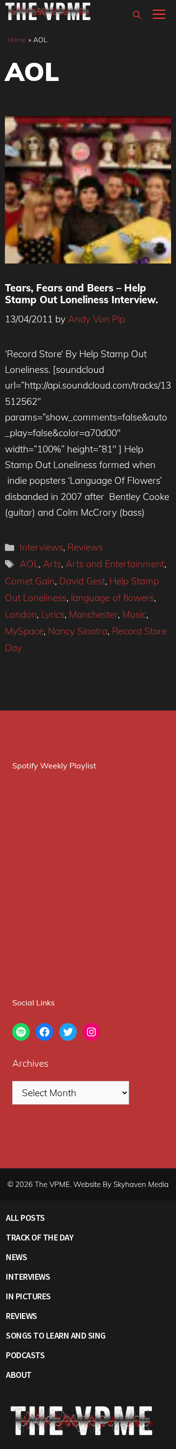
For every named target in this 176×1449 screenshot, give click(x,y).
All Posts (25, 1217)
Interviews (41, 547)
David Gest (82, 581)
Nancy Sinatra (78, 631)
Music (134, 614)
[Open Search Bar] (137, 14)
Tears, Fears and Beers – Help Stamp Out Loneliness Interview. (81, 294)
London (21, 614)
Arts (52, 564)
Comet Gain (30, 581)
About (19, 1374)
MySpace (24, 631)
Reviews (85, 547)
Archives (30, 1063)
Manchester (93, 614)
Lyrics (53, 614)
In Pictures (28, 1296)
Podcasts (25, 1355)
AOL (29, 564)
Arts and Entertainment (115, 564)
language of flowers (112, 598)
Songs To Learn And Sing (56, 1335)
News (16, 1257)
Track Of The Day (39, 1237)
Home (16, 39)
